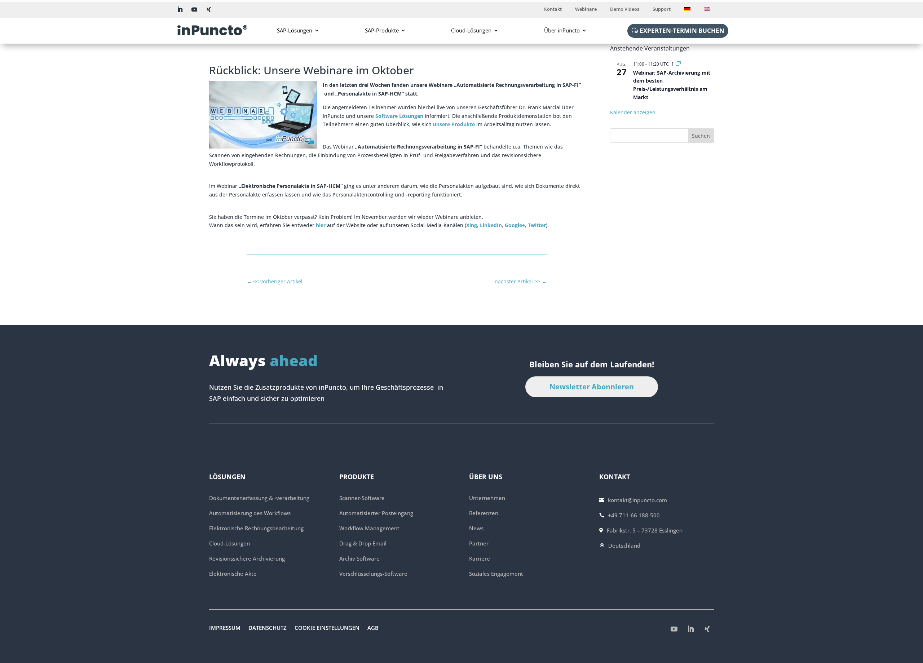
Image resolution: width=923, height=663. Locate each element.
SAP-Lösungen (294, 30)
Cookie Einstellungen (327, 628)
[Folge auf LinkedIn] (180, 9)
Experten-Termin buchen (682, 30)
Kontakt (553, 9)
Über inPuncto (562, 30)
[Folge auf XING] (209, 9)
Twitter (537, 225)
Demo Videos (624, 9)
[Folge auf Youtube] (194, 9)
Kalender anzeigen (632, 112)
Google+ (515, 225)
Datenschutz (267, 628)
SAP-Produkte (382, 30)
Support (662, 9)
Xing (471, 225)
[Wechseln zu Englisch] (707, 10)
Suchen (701, 135)
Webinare (586, 9)
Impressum (224, 628)
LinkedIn (491, 225)
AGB (373, 628)
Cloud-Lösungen (471, 30)
